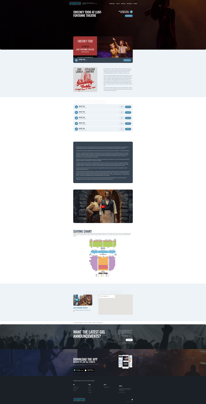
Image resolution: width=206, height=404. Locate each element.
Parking (90, 390)
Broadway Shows (106, 387)
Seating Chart (123, 3)
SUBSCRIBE (129, 339)
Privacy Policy (127, 401)
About (90, 387)
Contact (74, 390)
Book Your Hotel (129, 3)
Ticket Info (118, 3)
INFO (122, 112)
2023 (89, 322)
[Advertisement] (103, 24)
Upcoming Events (112, 3)
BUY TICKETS (127, 60)
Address (90, 392)
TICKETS (128, 112)
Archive (85, 322)
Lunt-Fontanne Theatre (78, 322)
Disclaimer (135, 3)
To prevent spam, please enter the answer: (123, 336)
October (93, 322)
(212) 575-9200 (122, 392)
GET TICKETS (128, 15)
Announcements (76, 387)
